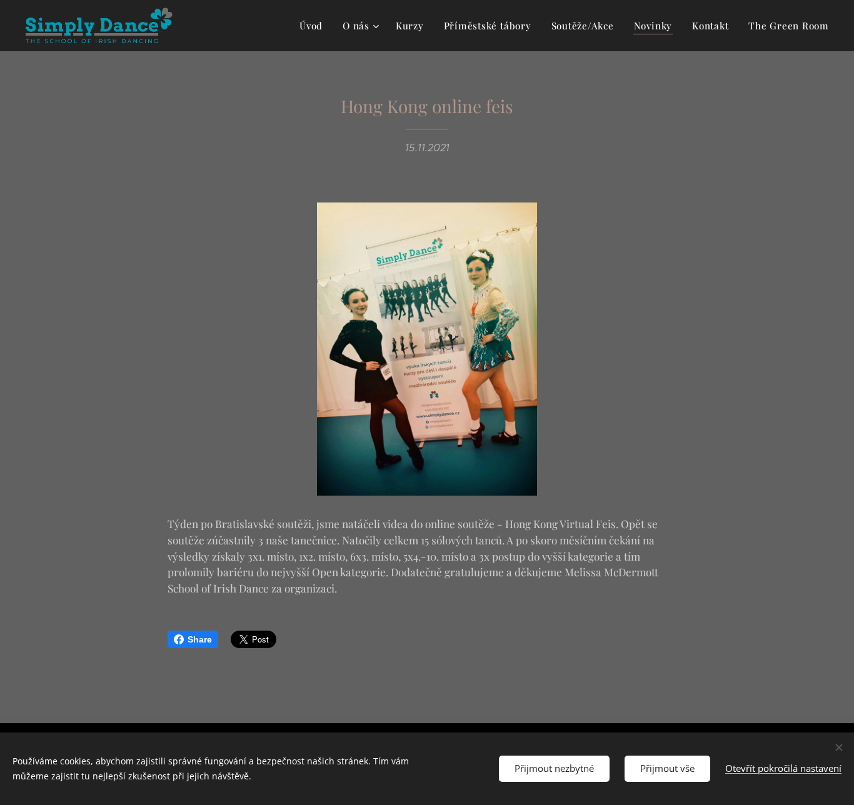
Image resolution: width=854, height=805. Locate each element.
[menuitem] (314, 25)
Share (200, 639)
